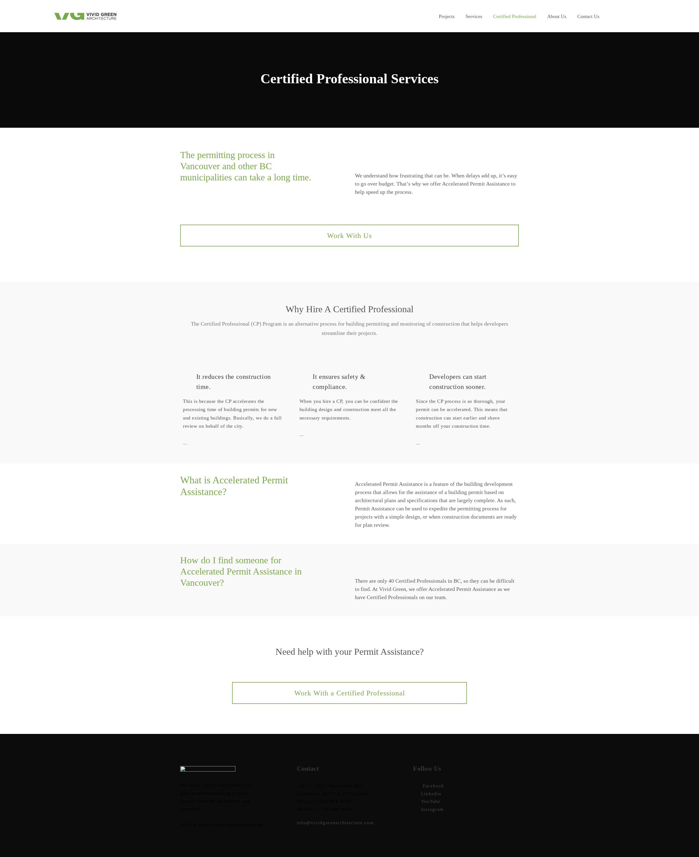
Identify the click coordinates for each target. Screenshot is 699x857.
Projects (447, 16)
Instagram (432, 809)
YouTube (430, 801)
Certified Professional (514, 16)
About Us (556, 16)
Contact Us (588, 16)
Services (474, 16)
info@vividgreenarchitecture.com (335, 822)
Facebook (433, 785)
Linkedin (431, 793)
